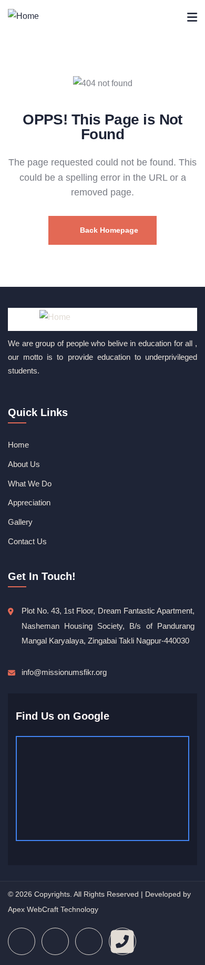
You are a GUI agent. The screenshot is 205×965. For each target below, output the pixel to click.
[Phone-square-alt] (122, 941)
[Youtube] (88, 941)
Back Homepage (108, 230)
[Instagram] (55, 941)
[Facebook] (21, 941)
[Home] (23, 17)
